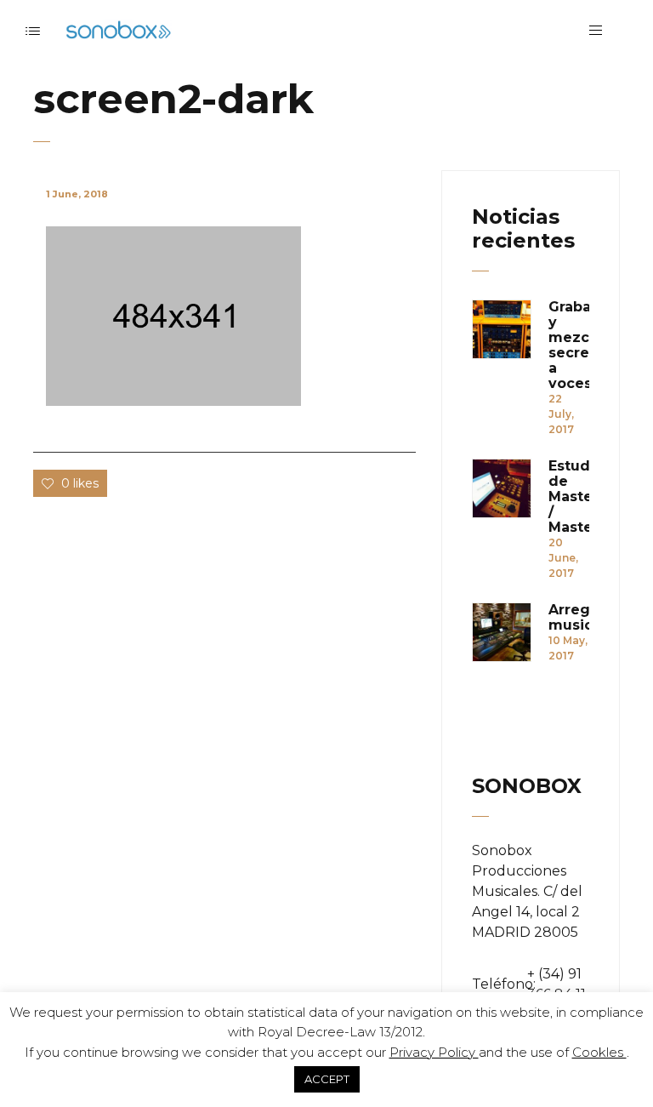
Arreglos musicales (568, 617)
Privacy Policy (434, 1052)
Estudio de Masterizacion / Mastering (568, 497)
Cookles (599, 1052)
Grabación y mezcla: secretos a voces (568, 345)
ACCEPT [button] (326, 1079)
